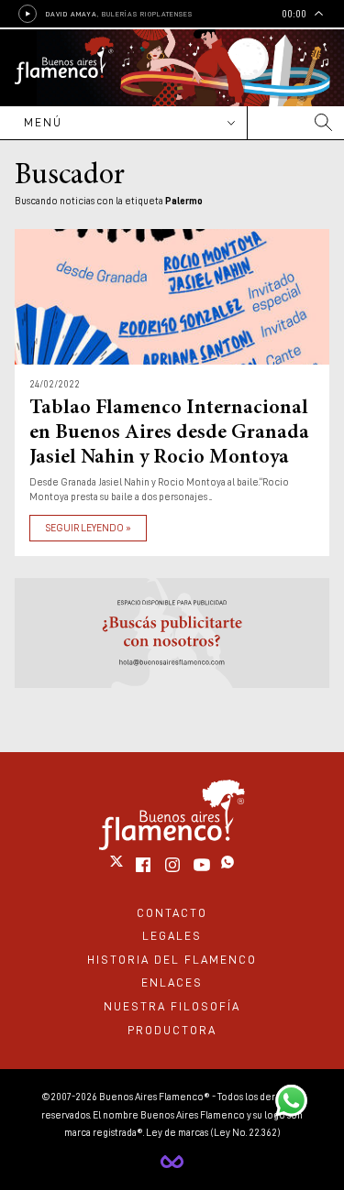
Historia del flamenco (172, 960)
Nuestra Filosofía (172, 1006)
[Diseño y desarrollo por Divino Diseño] (172, 1161)
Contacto (172, 913)
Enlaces (172, 982)
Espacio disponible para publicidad (172, 633)
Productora (172, 1030)
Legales (172, 936)
